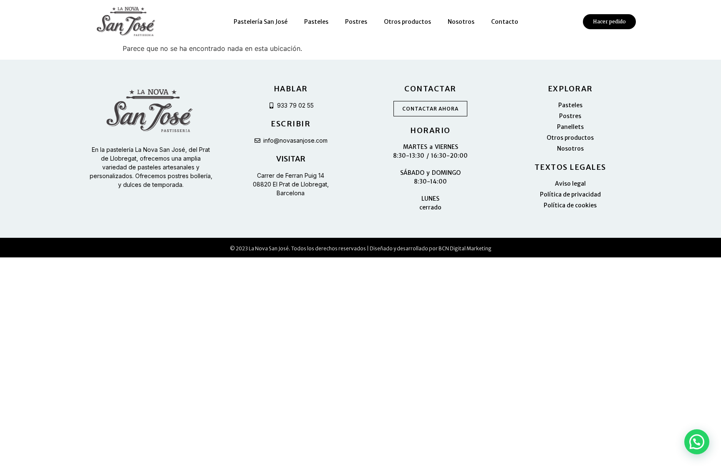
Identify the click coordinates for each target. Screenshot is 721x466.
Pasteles (316, 21)
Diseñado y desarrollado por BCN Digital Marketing (431, 248)
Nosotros (461, 21)
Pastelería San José (260, 21)
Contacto (504, 21)
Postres (356, 21)
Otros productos (407, 21)
